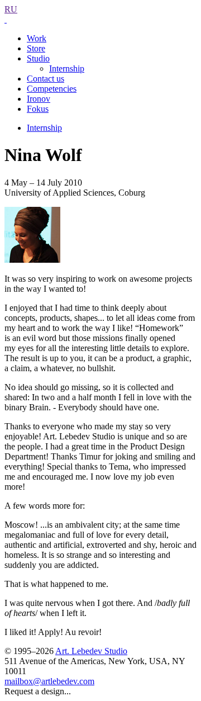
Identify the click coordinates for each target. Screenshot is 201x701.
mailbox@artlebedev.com (49, 681)
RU (10, 9)
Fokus (38, 108)
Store (36, 48)
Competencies (51, 88)
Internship (66, 68)
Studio (38, 58)
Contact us (45, 78)
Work (36, 38)
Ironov (38, 98)
